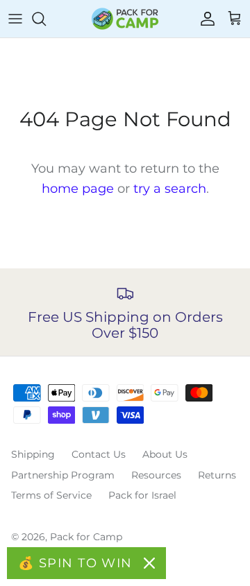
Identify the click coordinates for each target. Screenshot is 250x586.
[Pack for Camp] (125, 19)
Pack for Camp (86, 537)
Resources (156, 475)
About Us (165, 454)
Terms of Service (51, 495)
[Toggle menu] (15, 18)
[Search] (46, 18)
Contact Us (99, 454)
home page (78, 188)
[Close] (149, 563)
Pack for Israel (142, 495)
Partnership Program (63, 475)
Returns (217, 475)
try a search (169, 188)
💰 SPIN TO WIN (75, 563)
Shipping (33, 454)
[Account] (204, 18)
